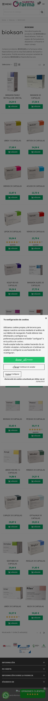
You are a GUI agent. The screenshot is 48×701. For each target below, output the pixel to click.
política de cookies (15, 341)
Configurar (12, 374)
